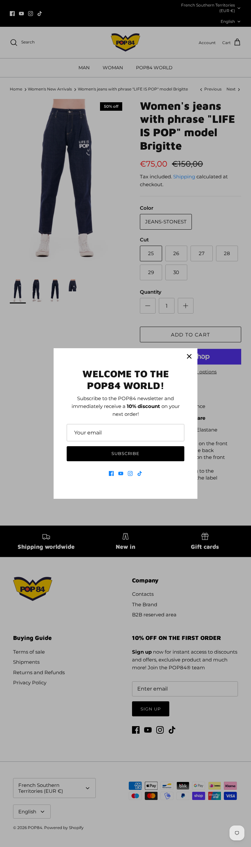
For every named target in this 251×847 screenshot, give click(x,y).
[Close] (189, 356)
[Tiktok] (139, 473)
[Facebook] (111, 473)
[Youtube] (120, 473)
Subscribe (125, 453)
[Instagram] (130, 473)
